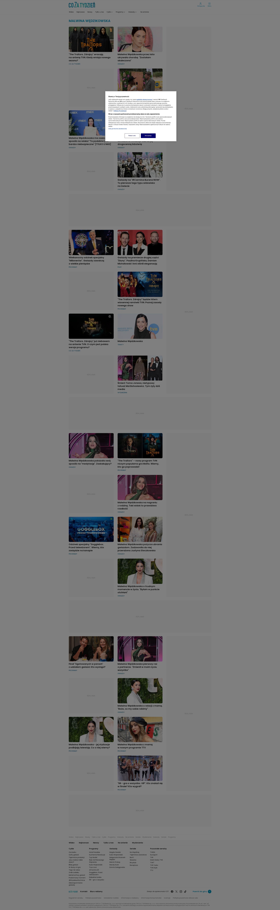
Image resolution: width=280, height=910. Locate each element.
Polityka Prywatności (120, 111)
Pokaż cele (132, 135)
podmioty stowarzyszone (144, 99)
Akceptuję (148, 135)
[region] (141, 116)
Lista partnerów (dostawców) (117, 128)
